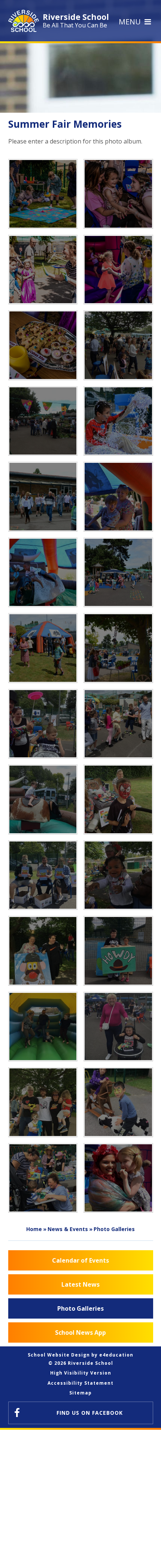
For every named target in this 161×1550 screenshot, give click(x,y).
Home (34, 1229)
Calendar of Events (80, 1260)
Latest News (80, 1284)
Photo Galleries (114, 1229)
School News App (80, 1332)
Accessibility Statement (80, 1383)
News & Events (68, 1229)
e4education (116, 1355)
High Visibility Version (80, 1373)
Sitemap (80, 1393)
